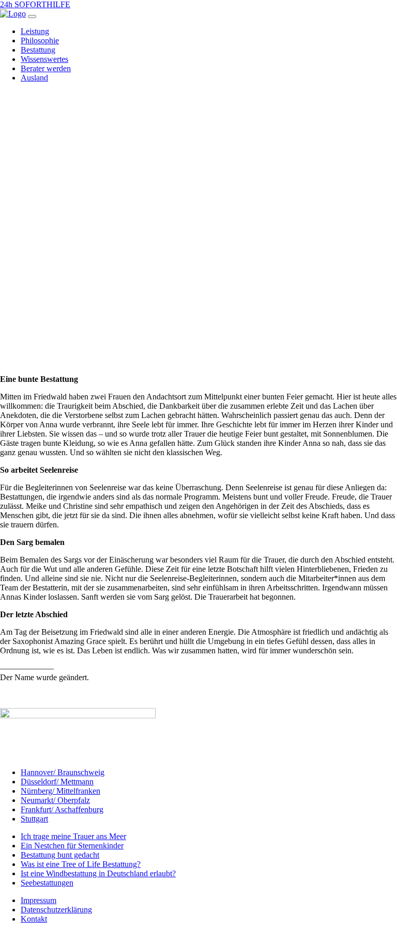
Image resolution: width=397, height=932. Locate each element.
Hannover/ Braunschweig (62, 772)
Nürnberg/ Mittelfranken (60, 790)
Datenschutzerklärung (56, 909)
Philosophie (40, 40)
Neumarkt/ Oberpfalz (55, 800)
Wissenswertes (44, 59)
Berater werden (46, 68)
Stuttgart (34, 818)
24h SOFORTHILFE (35, 4)
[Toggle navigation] (32, 16)
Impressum (38, 900)
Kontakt (34, 918)
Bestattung (38, 49)
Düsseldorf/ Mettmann (57, 781)
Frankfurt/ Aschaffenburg (62, 809)
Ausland (34, 77)
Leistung (35, 31)
